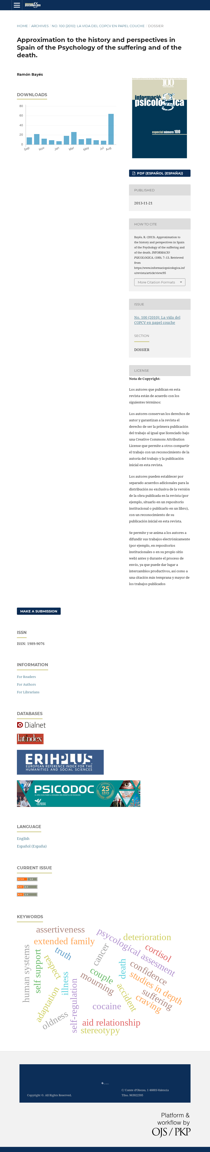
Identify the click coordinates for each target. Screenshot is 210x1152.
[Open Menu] (17, 5)
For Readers (26, 676)
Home (22, 26)
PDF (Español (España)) (159, 173)
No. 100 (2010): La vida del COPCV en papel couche (98, 26)
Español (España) (32, 846)
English (23, 838)
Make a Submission (38, 611)
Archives (40, 26)
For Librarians (28, 692)
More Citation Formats (156, 282)
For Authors (26, 684)
